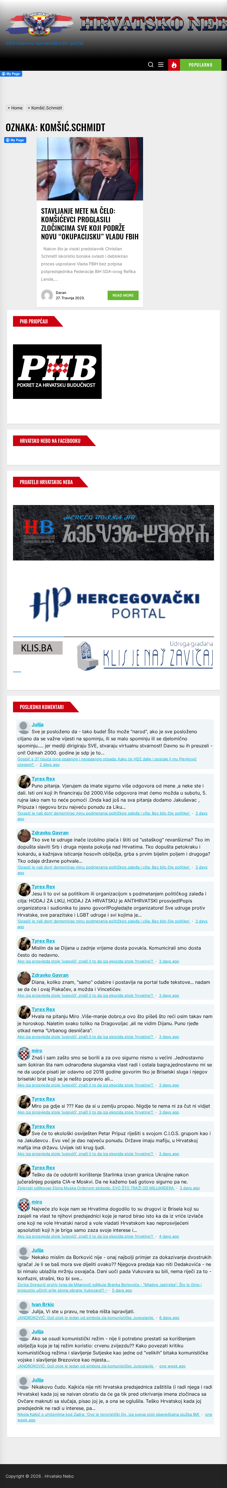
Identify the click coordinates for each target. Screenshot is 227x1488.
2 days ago (50, 764)
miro (37, 1050)
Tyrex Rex (43, 779)
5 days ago (122, 1290)
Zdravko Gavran (50, 833)
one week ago (172, 1366)
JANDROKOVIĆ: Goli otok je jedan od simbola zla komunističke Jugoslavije (86, 1318)
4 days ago (169, 1236)
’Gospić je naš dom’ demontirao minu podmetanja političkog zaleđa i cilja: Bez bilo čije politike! (104, 813)
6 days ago (169, 1318)
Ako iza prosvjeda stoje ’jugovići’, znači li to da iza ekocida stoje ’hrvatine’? (85, 961)
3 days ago (169, 961)
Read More (123, 295)
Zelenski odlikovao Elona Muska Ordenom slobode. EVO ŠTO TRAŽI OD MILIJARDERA (96, 1188)
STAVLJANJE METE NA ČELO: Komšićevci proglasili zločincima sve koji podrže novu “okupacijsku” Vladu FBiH (90, 223)
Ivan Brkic (43, 1304)
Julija (37, 724)
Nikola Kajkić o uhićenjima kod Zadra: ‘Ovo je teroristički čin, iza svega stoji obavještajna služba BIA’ (108, 1414)
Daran (61, 292)
